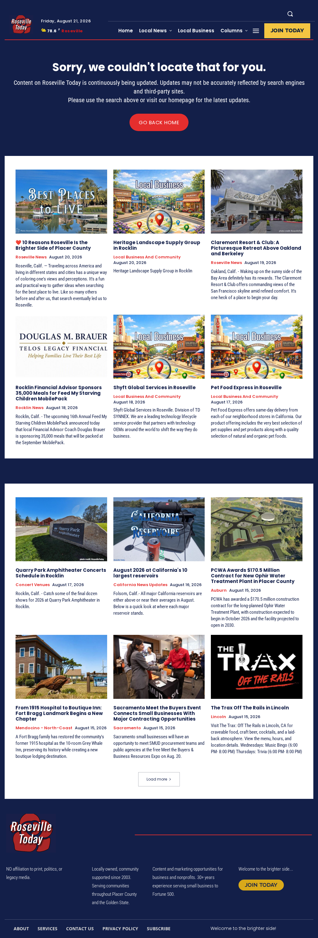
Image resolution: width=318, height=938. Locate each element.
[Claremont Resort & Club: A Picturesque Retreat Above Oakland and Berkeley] (256, 202)
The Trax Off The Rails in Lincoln (250, 707)
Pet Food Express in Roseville (246, 387)
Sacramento (127, 728)
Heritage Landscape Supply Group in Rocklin (156, 245)
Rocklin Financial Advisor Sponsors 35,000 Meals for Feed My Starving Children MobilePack (59, 393)
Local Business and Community (147, 257)
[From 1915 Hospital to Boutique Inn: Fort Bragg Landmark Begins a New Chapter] (61, 667)
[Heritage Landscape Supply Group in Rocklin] (159, 202)
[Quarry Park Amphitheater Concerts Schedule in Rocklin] (61, 529)
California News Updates (140, 584)
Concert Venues (33, 584)
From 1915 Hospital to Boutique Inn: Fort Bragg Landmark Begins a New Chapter (59, 713)
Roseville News (31, 257)
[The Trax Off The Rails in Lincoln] (256, 667)
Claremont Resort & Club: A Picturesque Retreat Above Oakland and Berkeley (256, 248)
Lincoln (218, 716)
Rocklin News (29, 407)
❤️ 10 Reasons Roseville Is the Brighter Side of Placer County (53, 245)
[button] (290, 13)
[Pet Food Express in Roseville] (256, 347)
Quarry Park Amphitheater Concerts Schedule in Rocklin (61, 573)
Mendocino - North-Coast (44, 728)
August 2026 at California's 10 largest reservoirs (150, 573)
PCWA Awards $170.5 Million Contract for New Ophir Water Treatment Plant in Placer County (252, 576)
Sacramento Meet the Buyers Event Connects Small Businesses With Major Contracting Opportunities (157, 713)
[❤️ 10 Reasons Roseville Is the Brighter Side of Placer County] (61, 202)
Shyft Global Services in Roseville (154, 387)
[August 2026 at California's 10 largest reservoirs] (159, 529)
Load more (157, 779)
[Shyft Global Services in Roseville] (159, 347)
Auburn (219, 590)
